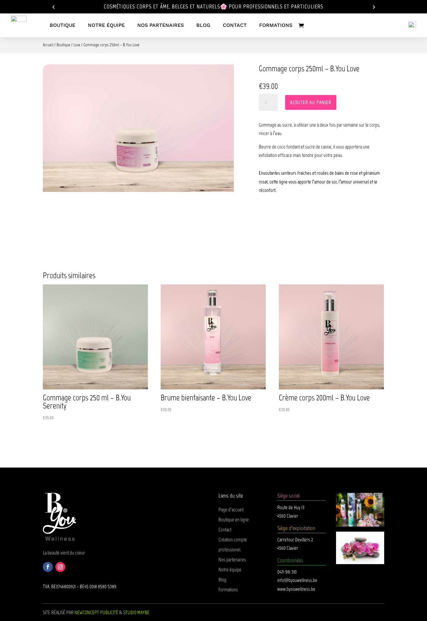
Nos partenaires (232, 560)
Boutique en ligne (234, 520)
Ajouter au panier (310, 102)
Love (76, 45)
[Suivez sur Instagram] (60, 567)
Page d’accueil (231, 510)
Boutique (63, 45)
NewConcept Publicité (96, 612)
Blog (222, 580)
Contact (225, 530)
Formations (228, 590)
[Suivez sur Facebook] (48, 567)
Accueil (48, 45)
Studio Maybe (136, 612)
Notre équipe (230, 570)
